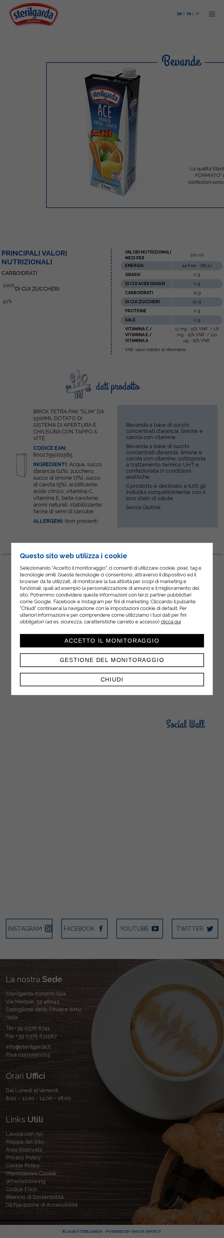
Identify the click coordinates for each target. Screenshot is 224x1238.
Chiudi (112, 679)
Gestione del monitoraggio (112, 660)
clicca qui (171, 622)
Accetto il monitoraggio (111, 640)
